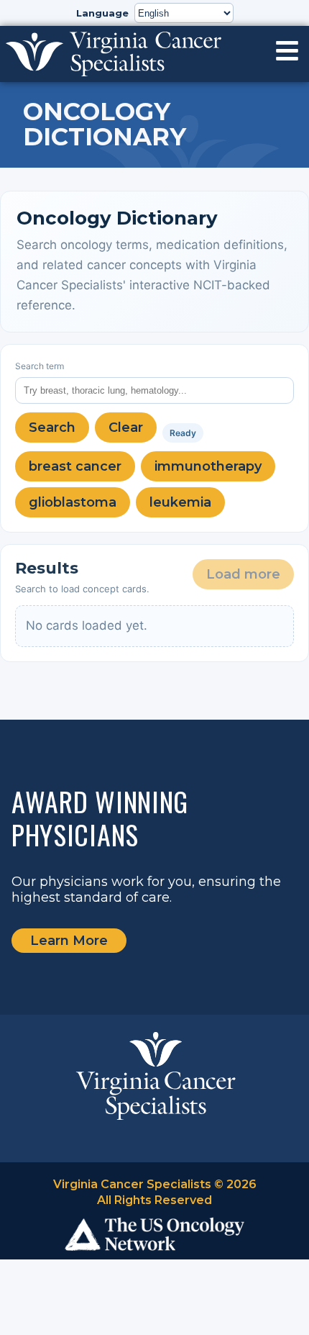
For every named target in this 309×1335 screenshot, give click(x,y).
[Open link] (287, 50)
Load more (243, 574)
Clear (126, 427)
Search (52, 427)
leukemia (180, 502)
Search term (39, 366)
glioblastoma (72, 502)
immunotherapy (208, 466)
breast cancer (75, 466)
